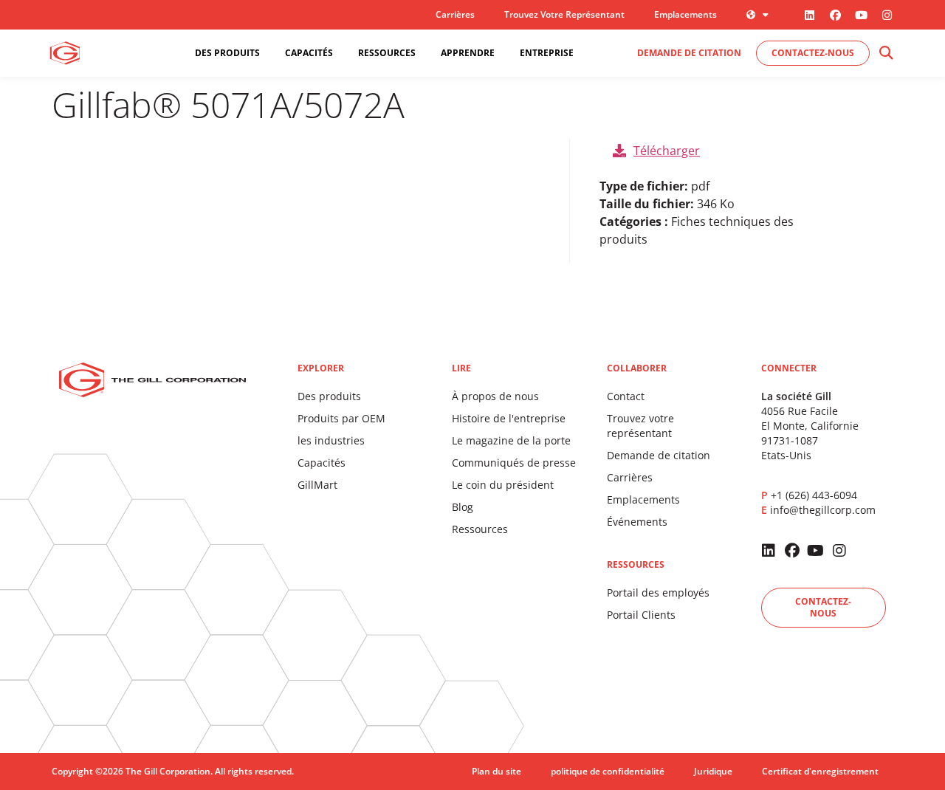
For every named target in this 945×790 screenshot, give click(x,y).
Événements (637, 522)
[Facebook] (835, 15)
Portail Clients (641, 615)
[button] (885, 53)
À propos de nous (495, 396)
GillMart (317, 485)
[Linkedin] (809, 15)
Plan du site (496, 771)
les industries (331, 440)
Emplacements (685, 14)
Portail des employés (658, 592)
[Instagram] (887, 15)
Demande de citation (658, 455)
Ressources (480, 529)
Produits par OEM (341, 418)
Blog (462, 507)
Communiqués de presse (514, 463)
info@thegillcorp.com (823, 510)
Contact (626, 396)
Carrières (455, 14)
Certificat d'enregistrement (820, 771)
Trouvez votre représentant (564, 14)
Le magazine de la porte (511, 440)
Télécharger (666, 150)
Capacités (322, 463)
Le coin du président (503, 485)
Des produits (329, 396)
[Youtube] (861, 15)
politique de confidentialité (607, 771)
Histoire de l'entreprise (509, 418)
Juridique (713, 771)
